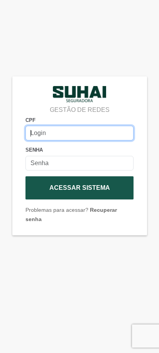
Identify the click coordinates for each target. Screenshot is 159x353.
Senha (34, 150)
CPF (30, 120)
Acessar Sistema (79, 187)
